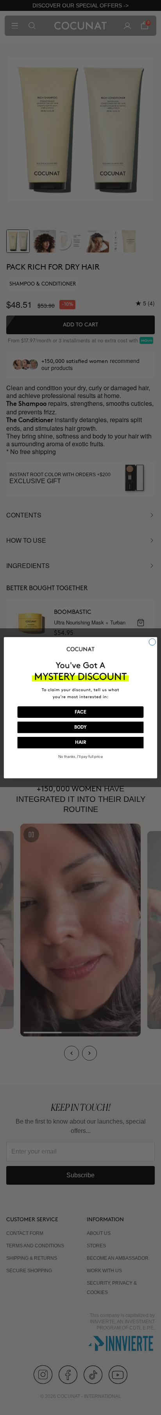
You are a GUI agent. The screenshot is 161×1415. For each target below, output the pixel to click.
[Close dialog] (152, 641)
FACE (80, 712)
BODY (80, 727)
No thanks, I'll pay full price (80, 756)
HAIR (80, 742)
